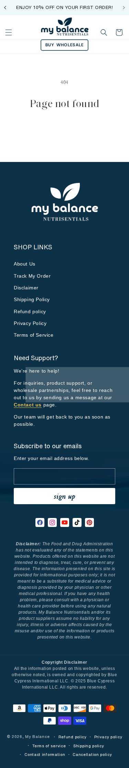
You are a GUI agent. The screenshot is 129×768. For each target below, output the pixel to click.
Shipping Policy (32, 299)
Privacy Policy (30, 323)
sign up (64, 496)
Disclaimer (26, 287)
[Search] (103, 32)
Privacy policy (108, 737)
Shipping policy (88, 746)
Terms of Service (34, 335)
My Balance (38, 737)
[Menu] (8, 32)
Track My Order (32, 276)
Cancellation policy (92, 754)
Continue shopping (64, 129)
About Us (24, 264)
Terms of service (49, 746)
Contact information (44, 754)
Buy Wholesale (64, 45)
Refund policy (30, 311)
